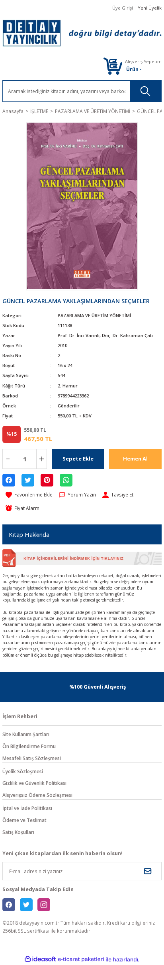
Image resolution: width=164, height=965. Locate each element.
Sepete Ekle (78, 458)
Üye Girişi (122, 8)
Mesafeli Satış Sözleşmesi (31, 758)
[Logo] (82, 33)
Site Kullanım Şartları (25, 734)
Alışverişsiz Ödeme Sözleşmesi (37, 795)
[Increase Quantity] (42, 459)
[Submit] (148, 871)
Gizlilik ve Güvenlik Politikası (34, 783)
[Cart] (113, 65)
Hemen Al (135, 458)
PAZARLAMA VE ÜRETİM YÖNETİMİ (94, 315)
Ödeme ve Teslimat (24, 820)
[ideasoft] (40, 959)
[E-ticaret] (81, 960)
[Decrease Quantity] (8, 459)
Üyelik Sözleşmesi (22, 771)
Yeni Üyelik (150, 8)
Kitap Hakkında (29, 534)
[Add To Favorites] (29, 494)
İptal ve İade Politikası (27, 808)
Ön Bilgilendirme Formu (29, 746)
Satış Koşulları (18, 832)
